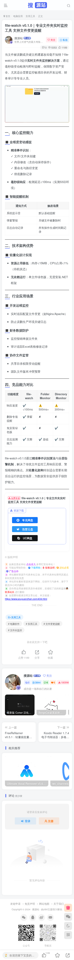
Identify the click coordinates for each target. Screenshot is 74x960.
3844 (38, 682)
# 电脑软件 (14, 623)
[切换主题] (68, 926)
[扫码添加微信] (68, 917)
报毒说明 (50, 567)
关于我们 (58, 904)
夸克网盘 (27, 520)
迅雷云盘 (27, 529)
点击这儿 (31, 564)
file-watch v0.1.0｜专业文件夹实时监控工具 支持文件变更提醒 (36, 28)
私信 (65, 39)
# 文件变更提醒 (52, 623)
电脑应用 (18, 16)
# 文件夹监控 (15, 630)
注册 (50, 821)
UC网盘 (27, 538)
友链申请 (15, 904)
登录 (27, 821)
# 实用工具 (31, 623)
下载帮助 (35, 567)
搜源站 (18, 38)
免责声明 (30, 904)
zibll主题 (47, 909)
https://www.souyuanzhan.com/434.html (26, 598)
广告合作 (13, 571)
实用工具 (30, 16)
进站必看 (64, 567)
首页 (7, 16)
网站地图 (44, 904)
